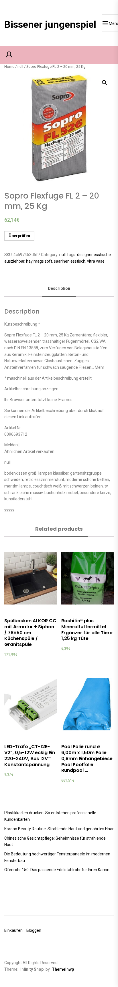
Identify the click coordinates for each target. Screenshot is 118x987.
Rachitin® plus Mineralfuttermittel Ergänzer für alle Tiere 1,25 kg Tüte (87, 629)
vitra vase (96, 261)
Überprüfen (19, 235)
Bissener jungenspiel (50, 24)
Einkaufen (13, 930)
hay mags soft (39, 261)
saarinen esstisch (69, 261)
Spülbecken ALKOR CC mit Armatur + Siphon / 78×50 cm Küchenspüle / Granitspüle (30, 632)
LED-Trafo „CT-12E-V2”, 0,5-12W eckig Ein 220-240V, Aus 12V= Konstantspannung (29, 755)
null (20, 66)
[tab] (59, 289)
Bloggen (33, 930)
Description (59, 288)
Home (9, 66)
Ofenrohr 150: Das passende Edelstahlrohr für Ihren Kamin (56, 869)
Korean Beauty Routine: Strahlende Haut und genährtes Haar (59, 829)
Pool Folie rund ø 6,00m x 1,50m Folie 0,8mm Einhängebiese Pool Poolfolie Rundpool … (87, 758)
